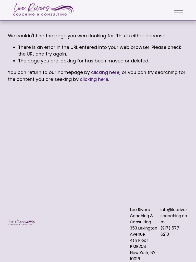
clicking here (105, 72)
